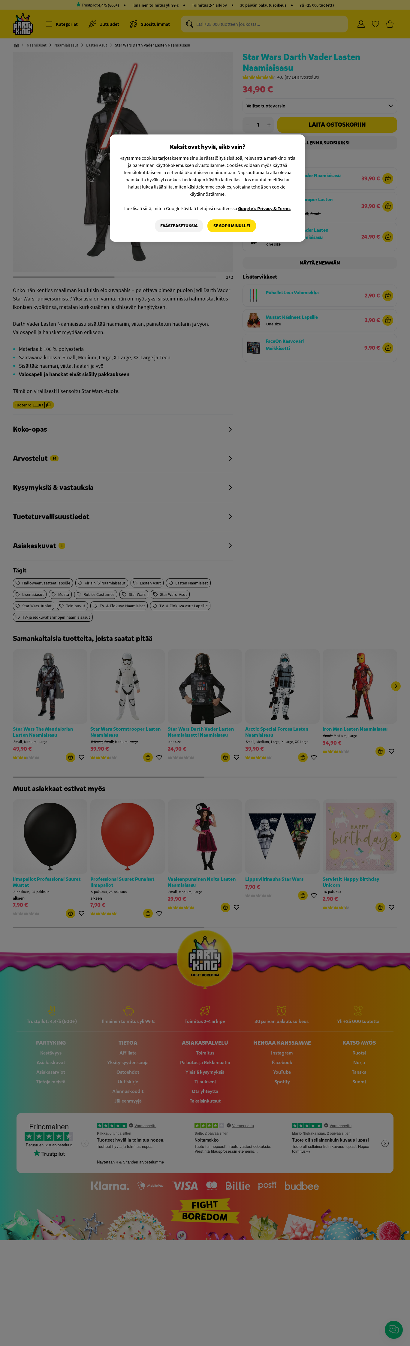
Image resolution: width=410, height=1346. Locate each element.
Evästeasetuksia (179, 226)
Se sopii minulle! (231, 226)
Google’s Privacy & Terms (264, 208)
